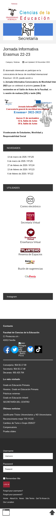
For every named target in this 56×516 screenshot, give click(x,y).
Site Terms (30, 498)
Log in (6, 484)
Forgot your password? (13, 494)
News (21, 498)
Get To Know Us (42, 498)
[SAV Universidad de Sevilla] (9, 446)
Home (5, 498)
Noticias (17, 62)
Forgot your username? (13, 491)
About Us (14, 498)
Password (8, 464)
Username (8, 451)
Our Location (8, 502)
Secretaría (28, 38)
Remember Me (13, 478)
